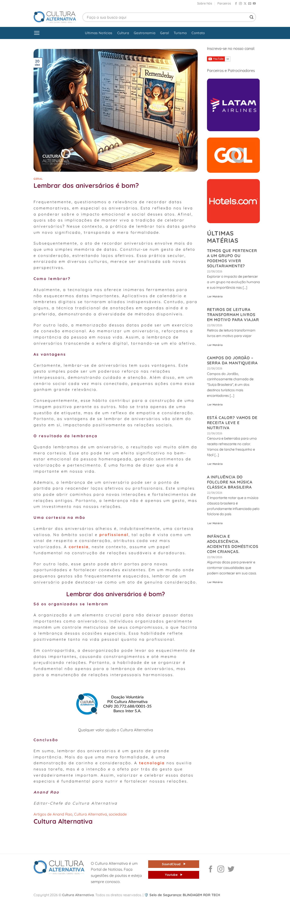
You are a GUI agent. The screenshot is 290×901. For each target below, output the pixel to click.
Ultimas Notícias (98, 33)
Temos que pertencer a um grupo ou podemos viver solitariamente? (232, 258)
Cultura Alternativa (90, 814)
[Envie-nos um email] (249, 3)
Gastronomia (145, 33)
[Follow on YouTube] (254, 3)
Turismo (180, 33)
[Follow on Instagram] (240, 3)
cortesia (79, 546)
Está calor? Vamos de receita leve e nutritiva (232, 422)
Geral (164, 33)
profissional (114, 534)
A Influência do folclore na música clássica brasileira (230, 482)
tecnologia (151, 762)
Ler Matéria (215, 296)
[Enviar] (252, 17)
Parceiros (224, 3)
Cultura (123, 33)
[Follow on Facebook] (236, 3)
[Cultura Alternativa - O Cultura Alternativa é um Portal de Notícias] (55, 17)
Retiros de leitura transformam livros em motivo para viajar (233, 314)
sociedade (118, 814)
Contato (198, 33)
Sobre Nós (204, 3)
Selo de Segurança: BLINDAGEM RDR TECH (182, 895)
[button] (37, 33)
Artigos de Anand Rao (53, 814)
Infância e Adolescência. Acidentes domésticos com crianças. (233, 544)
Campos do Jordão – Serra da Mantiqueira (232, 360)
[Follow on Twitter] (231, 869)
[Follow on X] (245, 3)
